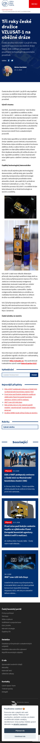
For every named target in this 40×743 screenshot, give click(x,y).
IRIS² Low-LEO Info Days (13, 402)
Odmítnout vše (20, 736)
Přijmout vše (20, 731)
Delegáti (5, 692)
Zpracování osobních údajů (12, 664)
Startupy (5, 616)
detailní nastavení (20, 724)
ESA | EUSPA (6, 625)
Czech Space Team (9, 685)
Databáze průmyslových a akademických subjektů (17, 644)
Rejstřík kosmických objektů (12, 652)
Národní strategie (8, 628)
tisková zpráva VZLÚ (29, 363)
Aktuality (5, 667)
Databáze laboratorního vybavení (14, 649)
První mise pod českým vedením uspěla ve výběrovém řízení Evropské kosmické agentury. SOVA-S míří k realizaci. (20, 397)
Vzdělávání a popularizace (11, 622)
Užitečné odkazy (8, 673)
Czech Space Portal (7, 9)
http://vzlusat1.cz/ (17, 361)
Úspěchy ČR (6, 631)
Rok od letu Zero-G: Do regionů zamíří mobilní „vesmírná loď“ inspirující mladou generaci (20, 407)
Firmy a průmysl (8, 613)
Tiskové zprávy (7, 689)
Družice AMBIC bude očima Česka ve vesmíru (20, 413)
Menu (34, 4)
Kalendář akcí (7, 670)
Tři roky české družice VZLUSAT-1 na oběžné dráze (16, 11)
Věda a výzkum (7, 619)
